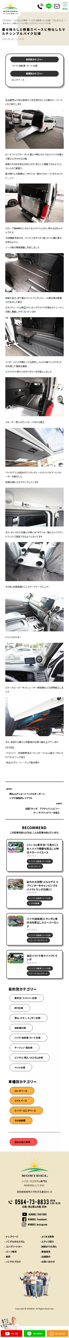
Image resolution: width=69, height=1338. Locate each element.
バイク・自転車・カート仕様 (40, 20)
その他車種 (19, 1120)
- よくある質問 (47, 1236)
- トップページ (11, 1236)
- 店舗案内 (45, 1256)
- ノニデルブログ (12, 1261)
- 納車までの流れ (48, 1246)
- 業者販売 (45, 1251)
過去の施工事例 (22, 1142)
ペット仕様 (19, 1067)
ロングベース (58, 20)
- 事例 (7, 1256)
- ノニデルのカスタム (14, 1241)
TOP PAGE (6, 20)
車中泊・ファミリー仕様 (25, 998)
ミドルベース (20, 1100)
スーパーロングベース (25, 1110)
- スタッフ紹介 (47, 1241)
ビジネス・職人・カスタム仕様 (28, 1057)
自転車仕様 (20, 1027)
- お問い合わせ (47, 1261)
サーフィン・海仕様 (23, 1047)
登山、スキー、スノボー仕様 (27, 1018)
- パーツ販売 (10, 1251)
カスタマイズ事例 (20, 20)
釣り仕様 (18, 1008)
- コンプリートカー (13, 1246)
